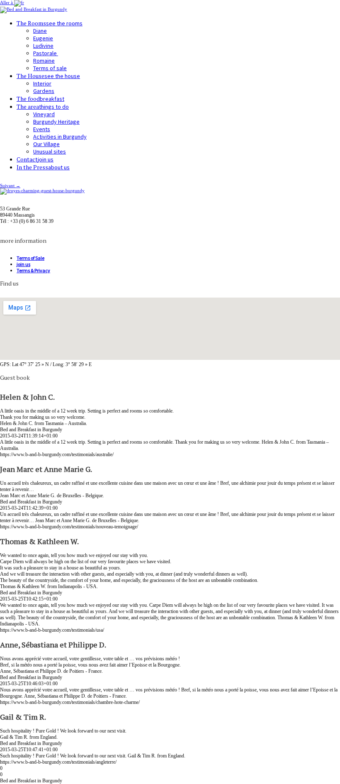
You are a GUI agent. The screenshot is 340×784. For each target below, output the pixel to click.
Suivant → (10, 185)
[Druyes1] (42, 190)
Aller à (7, 2)
